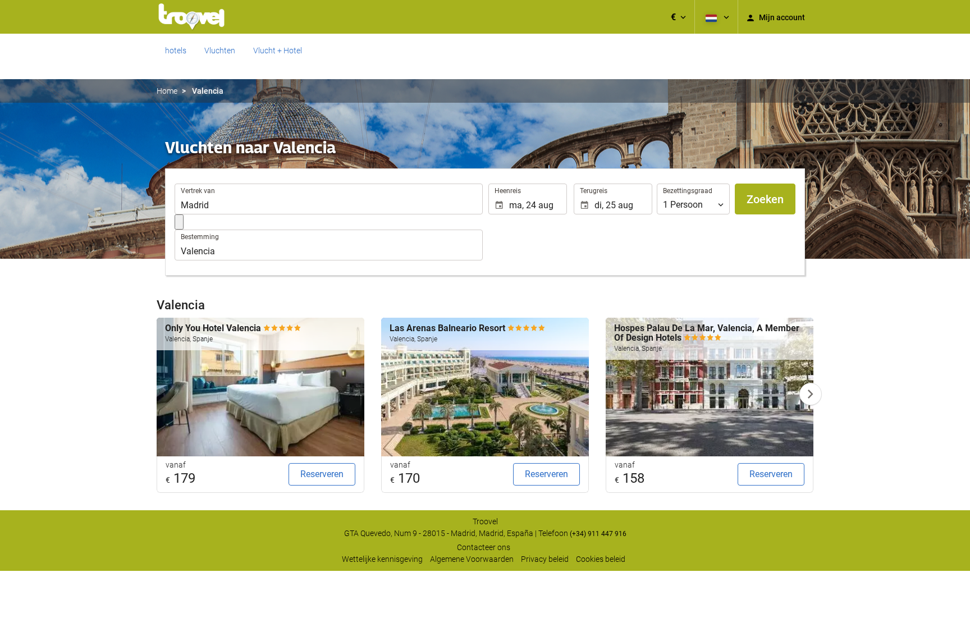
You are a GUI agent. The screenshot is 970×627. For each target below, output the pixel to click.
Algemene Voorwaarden (472, 559)
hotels (175, 50)
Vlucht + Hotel (277, 50)
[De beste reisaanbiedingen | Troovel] (191, 17)
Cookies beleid (600, 559)
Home (167, 90)
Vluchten (219, 50)
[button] (678, 17)
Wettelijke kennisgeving (382, 559)
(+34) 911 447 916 (598, 534)
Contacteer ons (483, 547)
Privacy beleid (545, 559)
